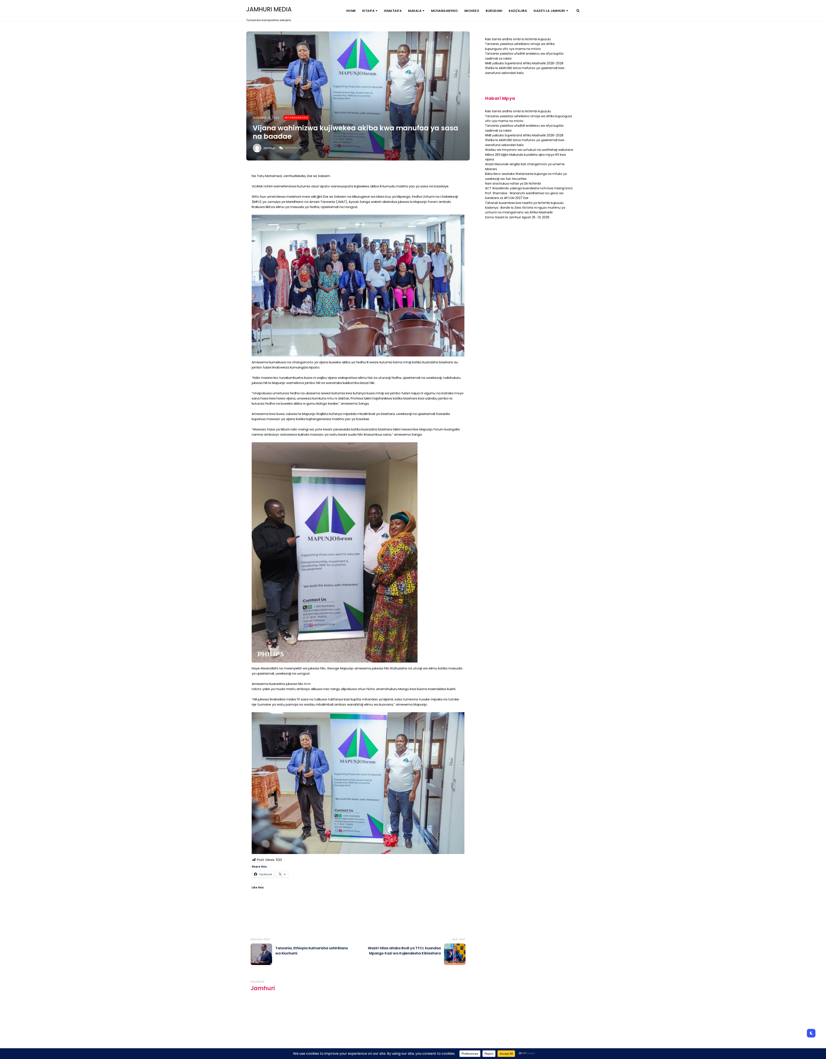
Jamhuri (269, 148)
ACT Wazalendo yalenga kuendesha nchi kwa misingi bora (528, 188)
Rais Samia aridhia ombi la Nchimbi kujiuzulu (518, 39)
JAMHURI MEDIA (269, 9)
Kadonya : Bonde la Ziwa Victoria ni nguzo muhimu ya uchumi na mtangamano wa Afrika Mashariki (525, 209)
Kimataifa (393, 11)
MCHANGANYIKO (444, 11)
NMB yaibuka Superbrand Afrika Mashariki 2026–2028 (524, 63)
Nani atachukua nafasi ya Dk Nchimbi (513, 183)
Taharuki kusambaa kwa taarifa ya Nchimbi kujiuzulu (524, 203)
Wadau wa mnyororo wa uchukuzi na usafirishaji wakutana (529, 150)
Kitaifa (368, 11)
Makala (414, 11)
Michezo (471, 11)
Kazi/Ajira (518, 11)
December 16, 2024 (266, 117)
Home (351, 11)
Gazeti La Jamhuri (549, 11)
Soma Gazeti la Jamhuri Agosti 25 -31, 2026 (517, 217)
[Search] (578, 11)
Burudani (494, 11)
